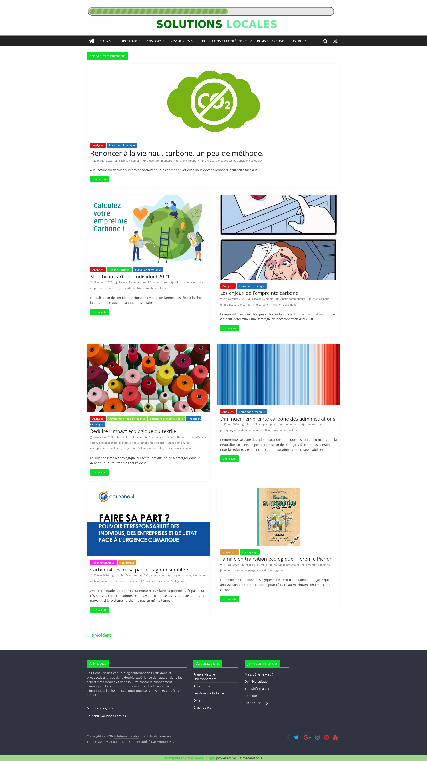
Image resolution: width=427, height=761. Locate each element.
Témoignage (250, 552)
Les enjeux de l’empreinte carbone (259, 292)
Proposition (127, 41)
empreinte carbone (210, 160)
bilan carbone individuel (189, 282)
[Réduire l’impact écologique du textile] (148, 346)
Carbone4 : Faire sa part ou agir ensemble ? (139, 569)
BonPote (251, 696)
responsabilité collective (142, 581)
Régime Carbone (270, 41)
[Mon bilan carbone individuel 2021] (148, 197)
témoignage (247, 570)
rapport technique (103, 563)
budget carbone (181, 575)
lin (187, 443)
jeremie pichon (229, 570)
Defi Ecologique (256, 681)
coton (93, 443)
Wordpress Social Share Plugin (190, 758)
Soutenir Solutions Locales (106, 716)
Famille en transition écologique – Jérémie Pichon (276, 558)
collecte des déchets (193, 437)
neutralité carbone (257, 304)
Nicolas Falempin (130, 160)
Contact (296, 41)
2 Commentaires (157, 282)
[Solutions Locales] (92, 41)
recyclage (129, 448)
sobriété (265, 430)
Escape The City (256, 703)
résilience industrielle (150, 448)
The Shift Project (257, 688)
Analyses (154, 41)
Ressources (180, 41)
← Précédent (99, 635)
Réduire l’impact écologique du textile (133, 431)
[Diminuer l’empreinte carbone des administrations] (278, 346)
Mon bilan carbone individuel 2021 (130, 276)
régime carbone (125, 288)
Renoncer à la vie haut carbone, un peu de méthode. (177, 153)
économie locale (129, 443)
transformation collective (152, 288)
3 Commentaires (154, 575)
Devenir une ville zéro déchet (127, 419)
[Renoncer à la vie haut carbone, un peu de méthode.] (213, 66)
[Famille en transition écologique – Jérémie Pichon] (278, 490)
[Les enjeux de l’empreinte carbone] (278, 197)
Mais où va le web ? (259, 674)
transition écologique (250, 160)
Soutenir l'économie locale (166, 419)
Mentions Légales (100, 708)
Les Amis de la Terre (208, 693)
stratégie (229, 160)
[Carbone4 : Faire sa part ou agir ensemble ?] (148, 490)
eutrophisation (175, 443)
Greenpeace (202, 707)
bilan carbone (187, 160)
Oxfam (198, 700)
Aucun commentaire (160, 160)
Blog (103, 41)
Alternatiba (201, 686)
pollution (115, 448)
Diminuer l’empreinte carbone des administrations (277, 418)
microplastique (99, 448)
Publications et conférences (223, 41)
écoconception (108, 443)
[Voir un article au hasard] (335, 41)
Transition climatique (122, 145)
